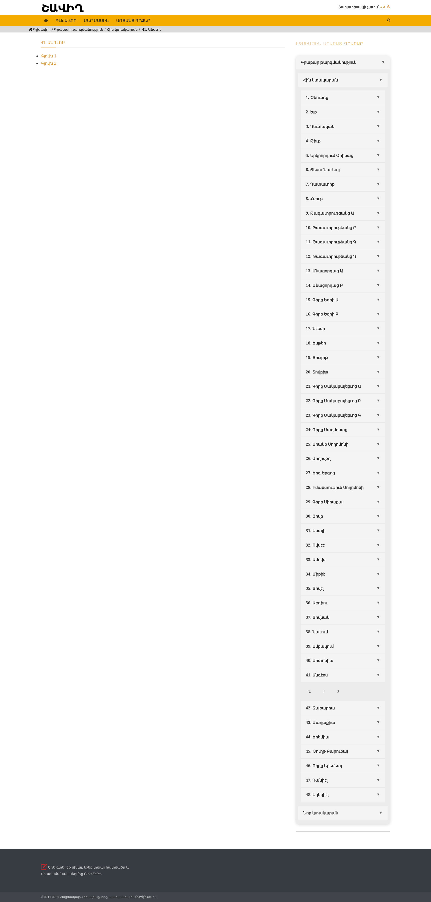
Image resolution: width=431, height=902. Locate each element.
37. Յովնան (317, 617)
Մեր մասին (96, 20)
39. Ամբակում (320, 646)
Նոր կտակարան (320, 813)
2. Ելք (311, 112)
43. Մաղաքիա (320, 722)
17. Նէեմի (315, 328)
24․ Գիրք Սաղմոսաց (326, 429)
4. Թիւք (313, 141)
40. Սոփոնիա (319, 660)
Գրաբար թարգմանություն (78, 29)
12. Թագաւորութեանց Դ (331, 256)
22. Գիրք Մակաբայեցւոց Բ (333, 400)
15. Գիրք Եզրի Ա (322, 299)
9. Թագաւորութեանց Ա (330, 213)
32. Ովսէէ (315, 545)
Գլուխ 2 (48, 63)
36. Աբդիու (316, 602)
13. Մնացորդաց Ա (324, 271)
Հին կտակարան (122, 29)
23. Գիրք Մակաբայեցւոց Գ (333, 415)
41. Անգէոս (317, 675)
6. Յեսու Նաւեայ (323, 169)
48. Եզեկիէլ (317, 794)
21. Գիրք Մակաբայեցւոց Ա (333, 386)
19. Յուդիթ (317, 357)
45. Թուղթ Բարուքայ (327, 751)
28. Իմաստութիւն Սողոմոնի (335, 487)
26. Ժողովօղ (318, 458)
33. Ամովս (315, 559)
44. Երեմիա (317, 737)
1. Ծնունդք (317, 97)
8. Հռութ (314, 198)
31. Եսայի (315, 530)
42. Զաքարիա (320, 708)
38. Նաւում (317, 631)
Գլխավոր (66, 20)
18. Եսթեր (316, 343)
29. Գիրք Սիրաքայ (324, 502)
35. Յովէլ (314, 588)
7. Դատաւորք (320, 184)
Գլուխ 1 (48, 56)
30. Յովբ (314, 516)
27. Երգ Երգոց (320, 473)
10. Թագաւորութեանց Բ (331, 227)
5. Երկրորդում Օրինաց (329, 155)
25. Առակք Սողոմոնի (327, 444)
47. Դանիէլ (316, 780)
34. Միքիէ (315, 574)
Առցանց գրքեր (133, 20)
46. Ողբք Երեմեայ (324, 765)
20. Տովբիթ (317, 372)
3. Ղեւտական (320, 126)
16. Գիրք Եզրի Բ (322, 314)
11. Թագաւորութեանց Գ (331, 242)
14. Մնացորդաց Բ (324, 285)
